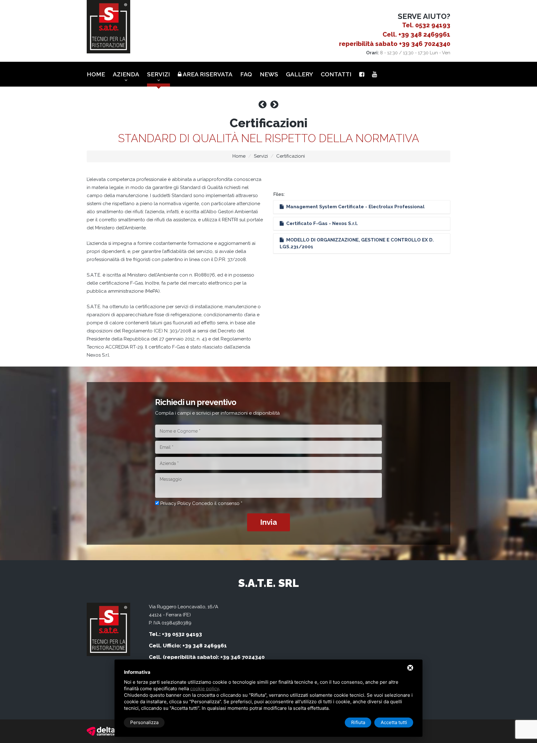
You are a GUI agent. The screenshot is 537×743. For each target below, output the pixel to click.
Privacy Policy (175, 503)
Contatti (336, 74)
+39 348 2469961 (424, 34)
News (269, 74)
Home (96, 74)
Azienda (126, 74)
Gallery (299, 74)
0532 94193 (432, 25)
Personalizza (144, 722)
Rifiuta (358, 722)
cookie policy (204, 688)
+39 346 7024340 (424, 43)
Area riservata (206, 74)
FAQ (246, 74)
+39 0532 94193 (182, 634)
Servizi (158, 74)
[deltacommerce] (101, 731)
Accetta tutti (394, 722)
